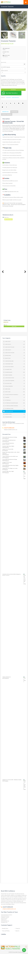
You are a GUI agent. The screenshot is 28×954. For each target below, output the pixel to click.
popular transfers (9, 386)
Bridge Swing (7, 320)
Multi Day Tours (8, 383)
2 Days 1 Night (8, 341)
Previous (3, 271)
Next (24, 271)
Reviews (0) (14, 111)
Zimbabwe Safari (8, 416)
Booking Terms (5, 928)
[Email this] (2, 107)
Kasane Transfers (4, 918)
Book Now (13, 89)
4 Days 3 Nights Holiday (9, 347)
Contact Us (17, 928)
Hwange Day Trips (4, 922)
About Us (17, 930)
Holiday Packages (8, 372)
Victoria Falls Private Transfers (11, 405)
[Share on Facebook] (2, 103)
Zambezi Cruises (8, 414)
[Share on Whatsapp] (6, 107)
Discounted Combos (9, 366)
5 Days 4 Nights (8, 349)
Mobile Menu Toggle (26, 2)
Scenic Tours (7, 391)
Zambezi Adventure (15, 97)
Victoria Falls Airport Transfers (6, 914)
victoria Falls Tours (9, 408)
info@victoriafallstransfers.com (10, 429)
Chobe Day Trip (3, 919)
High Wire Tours (8, 369)
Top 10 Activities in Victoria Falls (11, 394)
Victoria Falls (8, 97)
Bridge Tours (7, 358)
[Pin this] (18, 103)
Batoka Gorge (8, 355)
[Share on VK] (22, 103)
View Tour (14, 326)
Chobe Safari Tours (9, 363)
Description (5, 111)
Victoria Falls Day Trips (5, 920)
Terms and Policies (6, 930)
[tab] (5, 111)
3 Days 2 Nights (8, 344)
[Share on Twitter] (6, 103)
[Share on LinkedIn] (10, 103)
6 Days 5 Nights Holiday (9, 352)
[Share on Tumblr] (14, 103)
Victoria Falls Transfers (5, 916)
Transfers (7, 397)
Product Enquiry (6, 114)
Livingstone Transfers (9, 380)
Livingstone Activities (9, 377)
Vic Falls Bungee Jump (12, 79)
